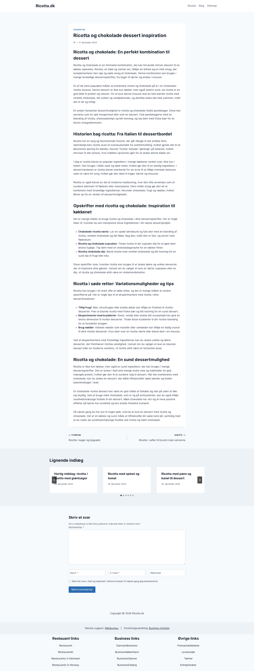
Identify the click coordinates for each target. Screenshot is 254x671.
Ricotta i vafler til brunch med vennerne (162, 438)
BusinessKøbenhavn (127, 652)
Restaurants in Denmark (65, 658)
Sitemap (212, 5)
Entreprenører (188, 665)
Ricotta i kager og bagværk (84, 438)
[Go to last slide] (54, 480)
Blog (201, 5)
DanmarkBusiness (127, 645)
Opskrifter (79, 30)
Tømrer (188, 658)
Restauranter (65, 652)
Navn (74, 572)
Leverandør (188, 652)
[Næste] (199, 480)
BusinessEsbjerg (127, 665)
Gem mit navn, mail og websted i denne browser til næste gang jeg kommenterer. (115, 581)
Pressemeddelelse (188, 645)
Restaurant (65, 645)
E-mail (115, 572)
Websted (155, 572)
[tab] (121, 495)
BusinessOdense (127, 658)
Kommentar (76, 527)
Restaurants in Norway (65, 665)
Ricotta (192, 5)
